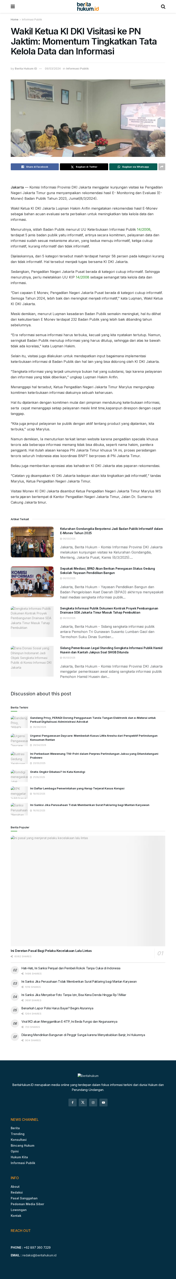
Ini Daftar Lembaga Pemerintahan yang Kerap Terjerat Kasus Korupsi (77, 788)
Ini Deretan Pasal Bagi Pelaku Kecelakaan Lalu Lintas (51, 951)
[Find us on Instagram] (93, 1102)
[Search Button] (163, 6)
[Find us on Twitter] (83, 1102)
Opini (15, 1151)
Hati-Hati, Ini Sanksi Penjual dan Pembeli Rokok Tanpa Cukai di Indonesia (70, 968)
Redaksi (17, 1192)
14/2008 (143, 229)
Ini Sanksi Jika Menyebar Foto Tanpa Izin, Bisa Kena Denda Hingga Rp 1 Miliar (73, 995)
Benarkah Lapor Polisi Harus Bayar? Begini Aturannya (57, 1008)
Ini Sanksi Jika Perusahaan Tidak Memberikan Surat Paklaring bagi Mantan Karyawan (89, 805)
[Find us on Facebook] (72, 1102)
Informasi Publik (32, 19)
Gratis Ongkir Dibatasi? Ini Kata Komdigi (57, 771)
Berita (15, 1128)
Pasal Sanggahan (24, 1198)
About (15, 1186)
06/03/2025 (69, 538)
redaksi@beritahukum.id (39, 1255)
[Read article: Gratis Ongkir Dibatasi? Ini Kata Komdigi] (19, 776)
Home (14, 19)
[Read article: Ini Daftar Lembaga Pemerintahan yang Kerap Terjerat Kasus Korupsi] (19, 792)
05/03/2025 (68, 657)
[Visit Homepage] (88, 6)
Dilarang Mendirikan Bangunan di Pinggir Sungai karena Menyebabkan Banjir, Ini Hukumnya (83, 1035)
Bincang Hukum (22, 1145)
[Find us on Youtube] (103, 1102)
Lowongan (19, 1210)
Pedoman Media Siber (27, 1204)
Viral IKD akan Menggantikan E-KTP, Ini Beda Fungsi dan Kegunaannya (69, 1021)
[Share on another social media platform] (161, 166)
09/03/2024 (53, 68)
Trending (17, 1134)
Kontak (16, 1215)
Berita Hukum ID (26, 68)
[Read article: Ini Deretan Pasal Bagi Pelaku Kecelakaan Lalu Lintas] (88, 891)
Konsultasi (19, 1139)
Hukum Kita (19, 1157)
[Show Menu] (13, 6)
